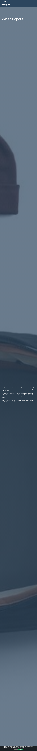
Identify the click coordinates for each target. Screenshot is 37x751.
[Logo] (5, 3)
